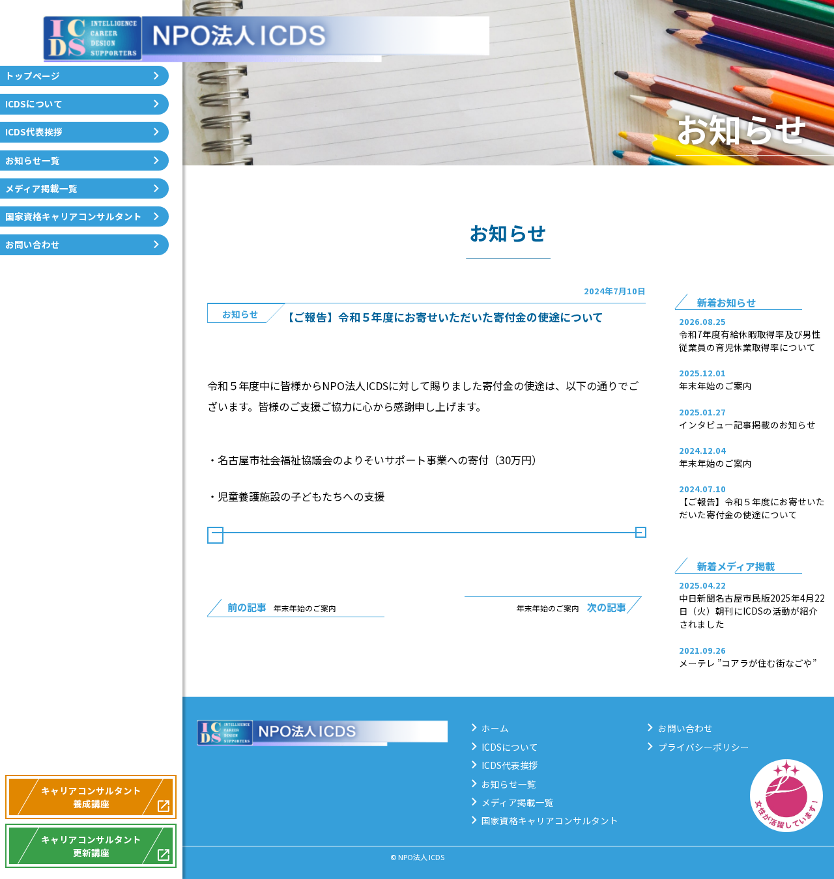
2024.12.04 (702, 450)
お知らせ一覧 (32, 160)
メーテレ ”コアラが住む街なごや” (747, 662)
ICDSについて (34, 103)
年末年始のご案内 (715, 385)
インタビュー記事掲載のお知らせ (747, 424)
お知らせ (240, 313)
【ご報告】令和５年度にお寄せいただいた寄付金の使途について (752, 508)
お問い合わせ (32, 244)
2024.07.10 (702, 488)
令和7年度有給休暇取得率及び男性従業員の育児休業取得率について (750, 341)
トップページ (32, 75)
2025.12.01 (702, 373)
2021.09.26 (702, 650)
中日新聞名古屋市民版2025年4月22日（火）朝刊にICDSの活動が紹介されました (752, 610)
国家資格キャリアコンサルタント (73, 216)
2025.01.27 (702, 412)
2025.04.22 (702, 585)
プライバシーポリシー (703, 746)
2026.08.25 (702, 321)
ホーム (495, 727)
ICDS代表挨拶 (34, 131)
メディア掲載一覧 (41, 188)
